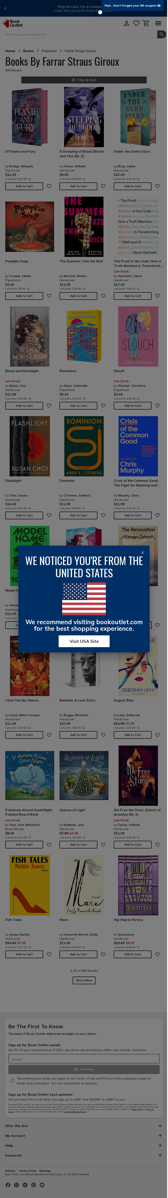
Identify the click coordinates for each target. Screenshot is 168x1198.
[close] (142, 552)
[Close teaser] (100, 12)
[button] (133, 5)
